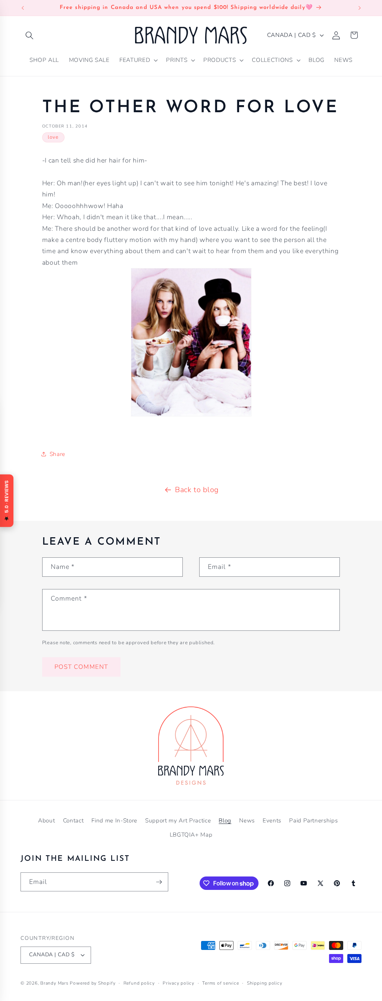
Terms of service (220, 983)
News (247, 820)
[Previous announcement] (23, 8)
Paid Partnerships (313, 820)
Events (272, 820)
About (46, 820)
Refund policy (139, 983)
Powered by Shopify (92, 983)
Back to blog (197, 490)
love (53, 137)
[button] (29, 35)
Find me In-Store (114, 820)
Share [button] (57, 454)
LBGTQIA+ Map (191, 834)
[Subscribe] (159, 882)
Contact (73, 820)
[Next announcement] (359, 8)
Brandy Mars (54, 983)
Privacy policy (178, 983)
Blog (225, 820)
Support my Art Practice (178, 820)
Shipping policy (264, 983)
